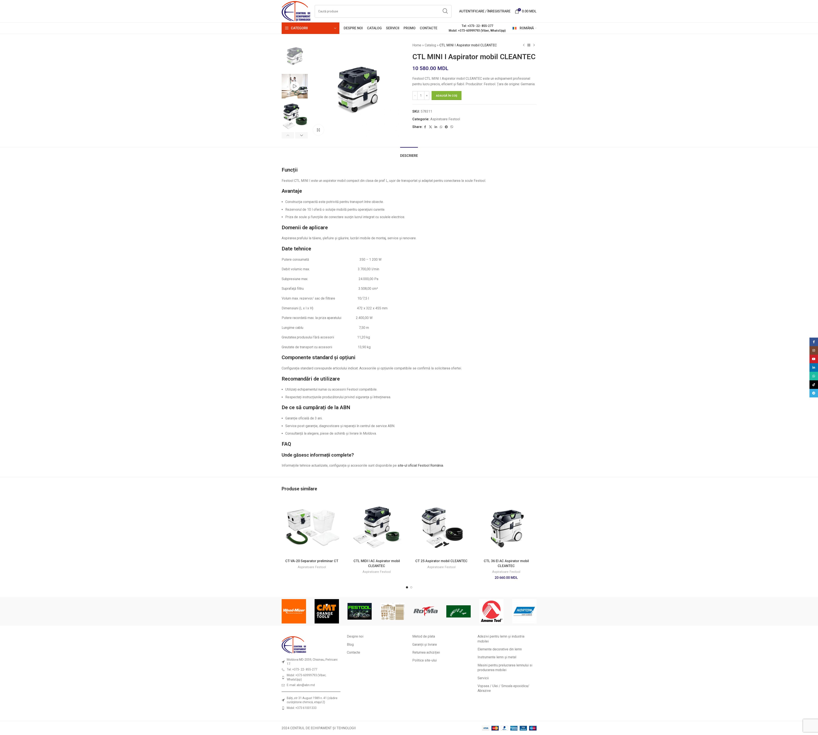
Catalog (430, 45)
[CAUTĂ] (445, 11)
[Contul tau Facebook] (425, 127)
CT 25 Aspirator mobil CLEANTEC (441, 561)
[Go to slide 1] (407, 587)
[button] (288, 135)
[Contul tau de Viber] (452, 127)
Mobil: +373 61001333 (302, 708)
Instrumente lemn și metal (497, 657)
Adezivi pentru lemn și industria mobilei (501, 638)
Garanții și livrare (424, 644)
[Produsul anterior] (523, 45)
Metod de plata (423, 636)
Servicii (483, 678)
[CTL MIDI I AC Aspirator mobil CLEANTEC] (376, 527)
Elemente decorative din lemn (500, 649)
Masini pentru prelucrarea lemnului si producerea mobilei (505, 667)
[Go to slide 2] (411, 587)
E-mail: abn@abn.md (301, 685)
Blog (350, 644)
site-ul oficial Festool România (420, 465)
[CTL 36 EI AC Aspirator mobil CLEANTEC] (506, 527)
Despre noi (355, 636)
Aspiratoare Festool (445, 119)
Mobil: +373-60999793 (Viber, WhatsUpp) (477, 30)
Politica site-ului (424, 660)
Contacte (353, 652)
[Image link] (294, 644)
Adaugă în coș (446, 95)
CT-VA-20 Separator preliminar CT (311, 561)
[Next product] (534, 45)
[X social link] (430, 127)
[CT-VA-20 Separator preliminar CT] (312, 527)
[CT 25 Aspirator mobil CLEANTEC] (441, 527)
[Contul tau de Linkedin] (435, 127)
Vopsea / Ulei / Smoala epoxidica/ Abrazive (503, 688)
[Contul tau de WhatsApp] (441, 127)
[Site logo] (296, 11)
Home (416, 45)
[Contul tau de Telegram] (446, 127)
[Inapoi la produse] (528, 45)
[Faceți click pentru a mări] (318, 130)
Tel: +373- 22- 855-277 (477, 26)
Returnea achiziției (426, 652)
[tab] (409, 153)
